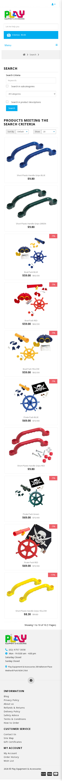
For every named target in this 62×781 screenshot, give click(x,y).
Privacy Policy (11, 700)
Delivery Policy (12, 711)
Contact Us (10, 734)
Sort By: (11, 131)
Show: (37, 131)
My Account (10, 753)
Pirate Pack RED (31, 562)
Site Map (9, 738)
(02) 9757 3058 (17, 649)
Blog (6, 696)
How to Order (11, 722)
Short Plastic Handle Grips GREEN (31, 223)
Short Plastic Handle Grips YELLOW (31, 610)
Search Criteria (13, 75)
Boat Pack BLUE (31, 272)
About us (9, 703)
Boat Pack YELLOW (31, 369)
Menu (8, 45)
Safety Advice (11, 715)
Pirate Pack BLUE (31, 417)
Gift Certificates (13, 741)
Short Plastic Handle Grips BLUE (31, 175)
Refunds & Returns (14, 707)
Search (33, 54)
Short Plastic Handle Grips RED (31, 465)
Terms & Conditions (15, 719)
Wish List (9, 760)
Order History (11, 757)
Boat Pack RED (31, 320)
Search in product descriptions (26, 102)
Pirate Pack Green (31, 514)
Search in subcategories (23, 86)
